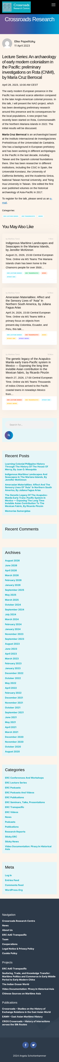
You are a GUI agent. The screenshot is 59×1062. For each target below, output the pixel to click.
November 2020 (14, 741)
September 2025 (14, 589)
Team (5, 939)
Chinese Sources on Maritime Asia (21, 993)
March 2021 (11, 732)
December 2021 (14, 697)
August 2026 (12, 560)
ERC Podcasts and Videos (19, 792)
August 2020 (12, 751)
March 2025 (12, 599)
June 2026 (11, 565)
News (41, 216)
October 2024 (13, 604)
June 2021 (11, 717)
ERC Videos (11, 812)
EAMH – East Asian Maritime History (22, 1016)
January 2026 (13, 585)
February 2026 (13, 580)
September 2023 (14, 638)
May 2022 (10, 683)
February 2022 (13, 692)
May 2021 (10, 722)
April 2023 (11, 653)
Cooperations (9, 944)
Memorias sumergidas (17, 511)
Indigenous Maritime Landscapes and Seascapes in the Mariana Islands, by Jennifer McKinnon (29, 246)
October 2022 (13, 678)
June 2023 (11, 648)
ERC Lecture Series (11, 216)
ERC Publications (14, 797)
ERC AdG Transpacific (14, 934)
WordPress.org (14, 889)
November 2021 (14, 702)
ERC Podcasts (13, 787)
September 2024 (14, 609)
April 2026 (11, 570)
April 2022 (11, 687)
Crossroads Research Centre (18, 920)
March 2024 (12, 619)
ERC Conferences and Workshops (24, 777)
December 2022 (14, 673)
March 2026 (12, 575)
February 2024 (13, 624)
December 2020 (14, 736)
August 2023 (12, 643)
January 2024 (13, 629)
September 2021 (14, 712)
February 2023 (13, 663)
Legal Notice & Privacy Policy (18, 948)
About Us (7, 930)
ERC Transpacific (28, 216)
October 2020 (13, 746)
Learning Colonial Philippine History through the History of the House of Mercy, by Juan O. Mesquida (26, 466)
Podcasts (10, 821)
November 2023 (14, 634)
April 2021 (10, 727)
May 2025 (10, 594)
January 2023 (13, 668)
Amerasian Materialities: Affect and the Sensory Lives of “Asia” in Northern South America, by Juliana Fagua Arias (28, 487)
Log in (8, 875)
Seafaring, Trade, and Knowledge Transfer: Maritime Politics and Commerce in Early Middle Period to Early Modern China (29, 976)
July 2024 (10, 614)
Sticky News (24, 338)
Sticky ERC (11, 277)
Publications (12, 826)
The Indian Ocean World (15, 984)
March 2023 (12, 658)
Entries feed (12, 880)
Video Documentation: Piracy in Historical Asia (28, 848)
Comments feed (14, 885)
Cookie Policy (9, 953)
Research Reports (15, 831)
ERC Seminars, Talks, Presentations (25, 802)
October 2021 (12, 707)
